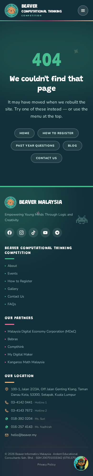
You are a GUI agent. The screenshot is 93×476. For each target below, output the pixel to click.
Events (13, 273)
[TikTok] (33, 232)
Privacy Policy (46, 464)
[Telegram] (57, 232)
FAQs (12, 304)
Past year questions (35, 146)
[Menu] (83, 10)
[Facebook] (9, 232)
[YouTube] (45, 232)
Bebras (13, 339)
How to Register (20, 281)
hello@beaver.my (23, 435)
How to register (58, 133)
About (12, 266)
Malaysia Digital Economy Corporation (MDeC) (42, 331)
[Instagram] (21, 232)
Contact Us (16, 296)
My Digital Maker (20, 354)
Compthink (16, 346)
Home (24, 133)
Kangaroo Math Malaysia (26, 362)
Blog (72, 146)
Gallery (13, 289)
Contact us (46, 158)
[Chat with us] (81, 463)
